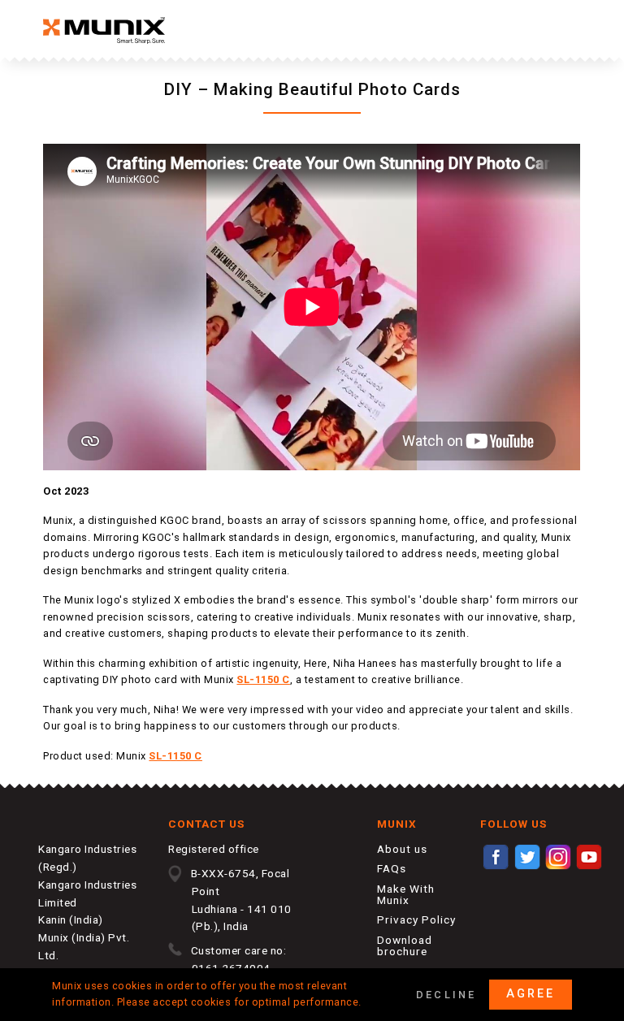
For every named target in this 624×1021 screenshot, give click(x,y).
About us (402, 848)
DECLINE (446, 995)
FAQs (391, 868)
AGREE (531, 994)
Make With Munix (406, 894)
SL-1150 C (263, 679)
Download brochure (404, 945)
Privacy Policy (416, 919)
